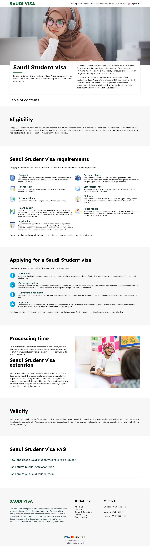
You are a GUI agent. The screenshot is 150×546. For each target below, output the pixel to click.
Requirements (102, 3)
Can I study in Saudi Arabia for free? (32, 466)
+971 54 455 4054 (118, 516)
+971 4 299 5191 (118, 512)
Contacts (122, 3)
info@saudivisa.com (117, 507)
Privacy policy (81, 514)
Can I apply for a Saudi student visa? (32, 474)
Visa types (75, 3)
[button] (75, 100)
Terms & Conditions (83, 512)
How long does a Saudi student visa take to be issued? (43, 459)
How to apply (88, 3)
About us (113, 3)
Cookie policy (81, 517)
